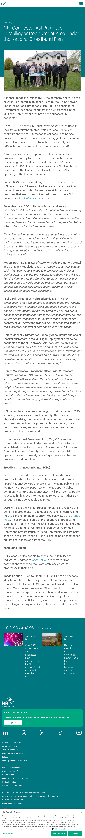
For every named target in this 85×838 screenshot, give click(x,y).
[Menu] (81, 3)
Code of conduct (9, 782)
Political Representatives (12, 803)
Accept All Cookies (59, 833)
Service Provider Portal (11, 768)
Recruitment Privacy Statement (15, 778)
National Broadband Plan (12, 800)
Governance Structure (11, 743)
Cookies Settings (7, 833)
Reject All (75, 833)
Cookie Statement (9, 775)
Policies (5, 757)
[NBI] (3, 3)
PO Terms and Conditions (13, 753)
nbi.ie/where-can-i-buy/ (35, 198)
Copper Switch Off (10, 771)
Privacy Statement (9, 746)
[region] (42, 823)
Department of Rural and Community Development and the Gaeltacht (31, 796)
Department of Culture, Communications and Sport (24, 793)
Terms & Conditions (10, 750)
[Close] (81, 812)
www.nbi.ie (39, 560)
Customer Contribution (12, 786)
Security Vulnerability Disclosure (15, 761)
